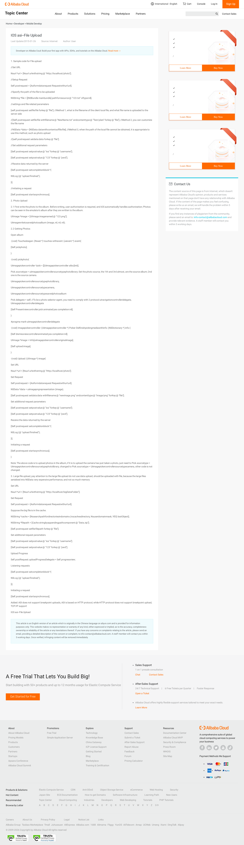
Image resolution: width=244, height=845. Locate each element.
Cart (189, 3)
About (58, 13)
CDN (73, 789)
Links (101, 819)
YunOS (118, 824)
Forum (127, 756)
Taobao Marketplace (32, 824)
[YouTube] (223, 747)
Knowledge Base (94, 737)
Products (73, 13)
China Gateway (94, 742)
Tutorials (147, 800)
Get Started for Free (23, 696)
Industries (89, 800)
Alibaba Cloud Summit (19, 765)
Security (174, 789)
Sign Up (230, 3)
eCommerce (136, 789)
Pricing (105, 13)
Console (201, 3)
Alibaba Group (13, 824)
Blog (88, 756)
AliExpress (69, 824)
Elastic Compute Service (51, 789)
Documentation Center (174, 733)
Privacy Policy (48, 819)
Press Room (169, 747)
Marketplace (122, 13)
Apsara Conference (18, 760)
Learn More (185, 68)
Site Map (167, 756)
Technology (92, 733)
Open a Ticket (142, 693)
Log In (214, 3)
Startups (12, 756)
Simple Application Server (60, 737)
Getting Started (94, 751)
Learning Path (151, 795)
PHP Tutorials (166, 800)
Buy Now (218, 68)
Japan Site (44, 795)
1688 (93, 824)
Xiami (163, 824)
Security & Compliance (174, 742)
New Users (171, 795)
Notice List (83, 819)
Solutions (89, 13)
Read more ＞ (114, 50)
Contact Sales (229, 13)
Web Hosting (156, 789)
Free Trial (51, 733)
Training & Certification (97, 765)
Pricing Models (15, 737)
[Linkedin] (209, 747)
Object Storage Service (111, 789)
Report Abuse (131, 747)
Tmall (47, 824)
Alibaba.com (82, 824)
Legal (67, 819)
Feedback (129, 751)
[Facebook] (202, 747)
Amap (139, 824)
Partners (141, 13)
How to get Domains (95, 795)
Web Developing (128, 800)
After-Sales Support (134, 742)
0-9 (157, 805)
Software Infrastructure (125, 795)
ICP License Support (96, 747)
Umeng (155, 824)
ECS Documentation (67, 795)
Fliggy (111, 824)
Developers (107, 800)
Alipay (181, 824)
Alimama (101, 824)
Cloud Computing (68, 800)
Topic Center (45, 800)
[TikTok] (230, 747)
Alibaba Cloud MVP (173, 737)
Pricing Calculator (133, 760)
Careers (10, 819)
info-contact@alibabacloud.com (210, 217)
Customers (14, 747)
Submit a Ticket (132, 737)
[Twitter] (216, 747)
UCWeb (147, 824)
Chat (137, 674)
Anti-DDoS (87, 789)
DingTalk (172, 824)
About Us (27, 819)
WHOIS (166, 751)
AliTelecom (128, 824)
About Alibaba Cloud (18, 733)
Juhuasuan (57, 824)
